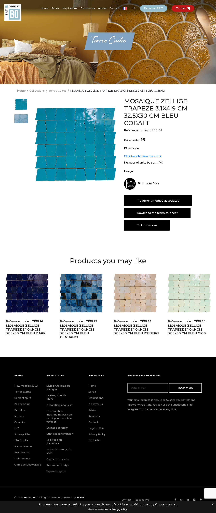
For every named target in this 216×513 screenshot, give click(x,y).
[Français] (125, 8)
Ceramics (19, 422)
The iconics (21, 440)
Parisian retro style (58, 465)
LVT (16, 428)
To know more (147, 225)
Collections (37, 90)
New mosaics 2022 (26, 385)
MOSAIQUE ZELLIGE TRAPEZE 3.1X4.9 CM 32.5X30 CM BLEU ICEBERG (136, 329)
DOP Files (94, 440)
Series (55, 8)
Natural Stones (23, 446)
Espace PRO (153, 8)
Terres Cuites (57, 90)
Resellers (94, 416)
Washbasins (21, 452)
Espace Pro (142, 499)
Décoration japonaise (59, 405)
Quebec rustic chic (57, 459)
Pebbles (19, 410)
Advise (102, 8)
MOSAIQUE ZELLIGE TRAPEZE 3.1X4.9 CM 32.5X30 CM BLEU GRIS (187, 329)
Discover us (87, 8)
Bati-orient (30, 497)
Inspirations (69, 8)
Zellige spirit (22, 404)
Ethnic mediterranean (59, 433)
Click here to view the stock (143, 156)
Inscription (185, 388)
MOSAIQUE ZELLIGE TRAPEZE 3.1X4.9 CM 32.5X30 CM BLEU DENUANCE (77, 331)
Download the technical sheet (157, 213)
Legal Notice (96, 428)
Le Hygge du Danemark (54, 441)
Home (44, 8)
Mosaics (19, 416)
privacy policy (118, 509)
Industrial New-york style (58, 451)
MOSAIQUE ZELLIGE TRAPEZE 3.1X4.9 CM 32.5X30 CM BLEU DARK (26, 329)
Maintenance (22, 458)
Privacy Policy (96, 434)
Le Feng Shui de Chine (56, 397)
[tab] (21, 106)
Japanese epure (56, 471)
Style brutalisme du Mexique (58, 387)
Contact (114, 8)
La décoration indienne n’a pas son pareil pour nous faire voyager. (59, 416)
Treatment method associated (158, 200)
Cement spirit (22, 397)
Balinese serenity (57, 427)
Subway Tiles (22, 434)
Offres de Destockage (27, 464)
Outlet (181, 8)
